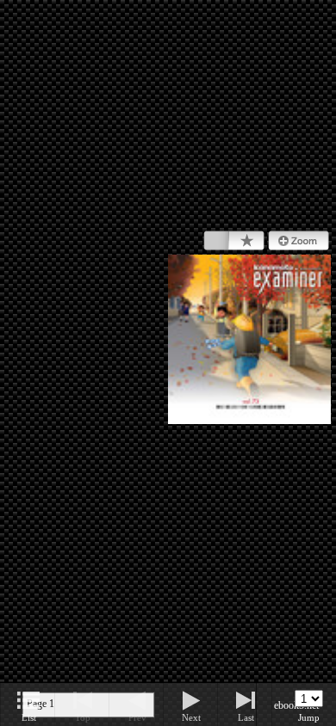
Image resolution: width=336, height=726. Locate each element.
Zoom (298, 241)
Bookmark (234, 241)
